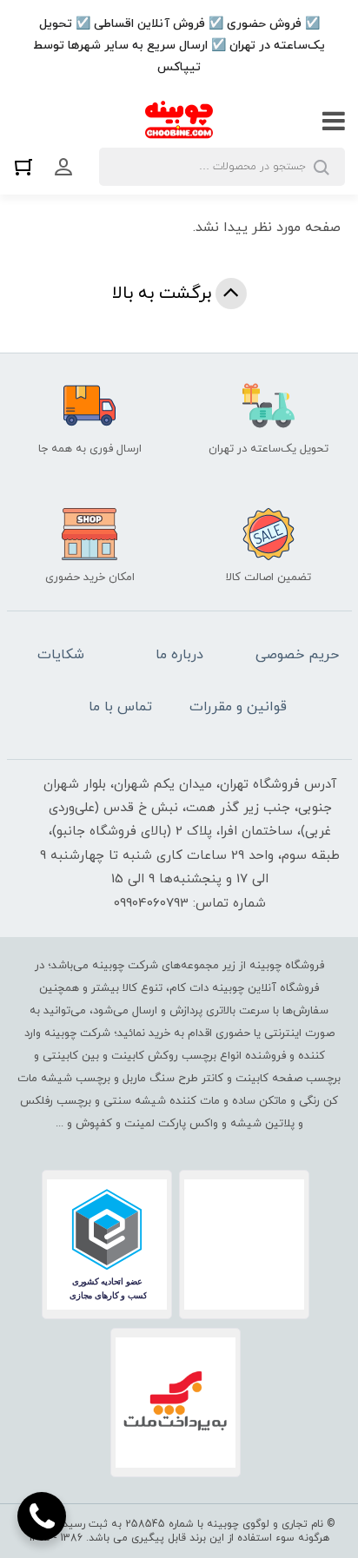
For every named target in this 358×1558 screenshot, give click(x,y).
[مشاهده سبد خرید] (28, 166)
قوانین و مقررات (238, 706)
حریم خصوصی (297, 654)
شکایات (60, 654)
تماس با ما (120, 706)
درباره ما (179, 654)
